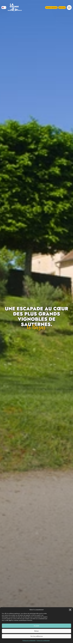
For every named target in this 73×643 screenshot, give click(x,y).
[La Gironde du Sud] (15, 7)
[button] (70, 610)
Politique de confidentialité (29, 640)
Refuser (36, 631)
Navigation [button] (69, 7)
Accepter (36, 626)
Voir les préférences (36, 636)
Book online (62, 7)
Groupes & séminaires (51, 7)
